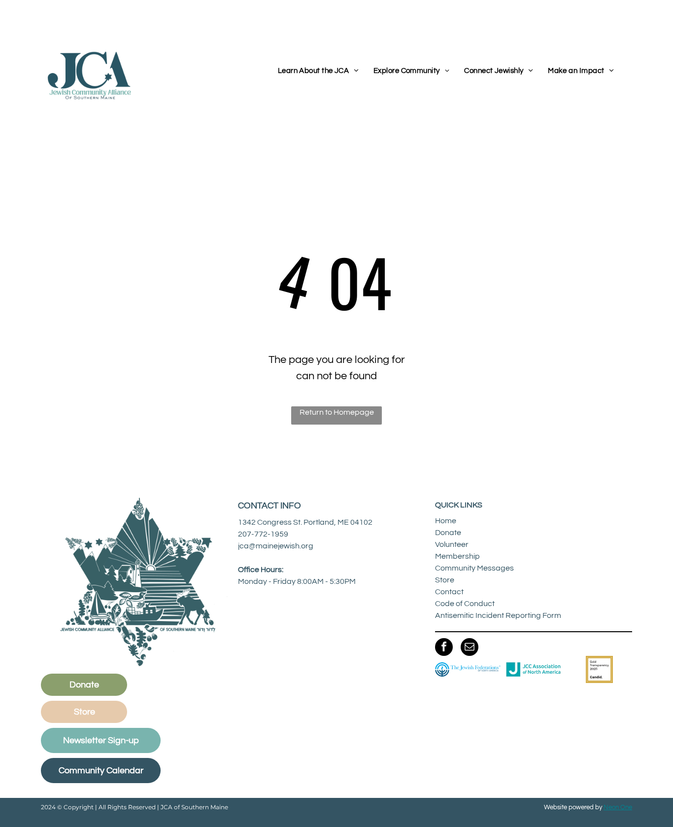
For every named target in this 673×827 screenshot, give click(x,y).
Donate (448, 533)
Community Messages (474, 568)
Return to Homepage (337, 412)
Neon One (618, 807)
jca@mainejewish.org (275, 546)
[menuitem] (318, 71)
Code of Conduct (465, 604)
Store (444, 580)
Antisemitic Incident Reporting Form (498, 615)
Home (445, 521)
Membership (457, 556)
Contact (449, 592)
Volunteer (452, 544)
